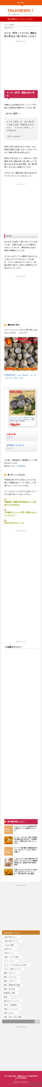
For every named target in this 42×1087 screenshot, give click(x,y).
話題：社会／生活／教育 (13, 1017)
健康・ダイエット (10, 973)
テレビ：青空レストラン (13, 969)
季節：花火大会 (9, 989)
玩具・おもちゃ (9, 1013)
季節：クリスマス (10, 977)
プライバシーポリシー (21, 1082)
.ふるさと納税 (9, 945)
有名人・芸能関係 (10, 1005)
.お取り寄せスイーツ (11, 941)
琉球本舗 (21, 466)
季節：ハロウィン (10, 981)
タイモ (9, 437)
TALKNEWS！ (20, 10)
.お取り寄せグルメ (10, 937)
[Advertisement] (21, 64)
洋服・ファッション (11, 1009)
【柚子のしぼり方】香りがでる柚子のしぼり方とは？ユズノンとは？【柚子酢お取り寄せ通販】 (25, 871)
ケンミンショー (9, 961)
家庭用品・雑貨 (9, 993)
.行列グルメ (8, 949)
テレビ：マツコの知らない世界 (15, 965)
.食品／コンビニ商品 (11, 957)
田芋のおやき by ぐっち (14, 523)
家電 (5, 997)
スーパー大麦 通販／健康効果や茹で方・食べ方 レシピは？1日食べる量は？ (25, 850)
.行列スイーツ (9, 953)
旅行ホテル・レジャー (12, 1001)
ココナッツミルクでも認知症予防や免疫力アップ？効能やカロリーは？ (25, 828)
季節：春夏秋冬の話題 (12, 985)
